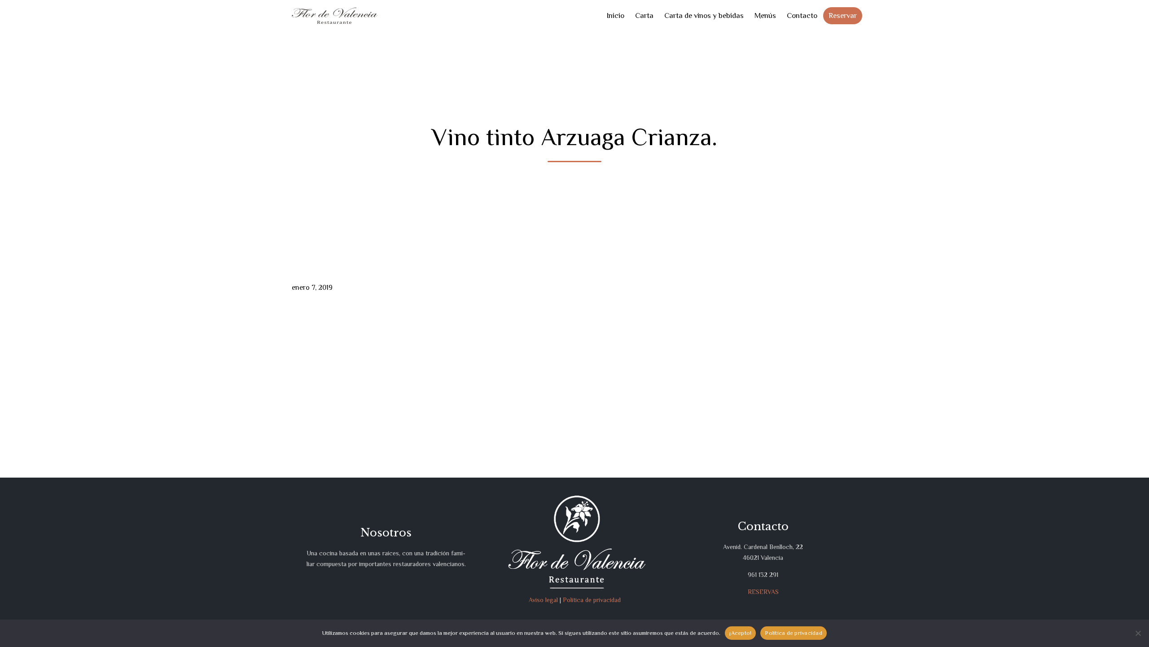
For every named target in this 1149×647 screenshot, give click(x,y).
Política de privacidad (592, 599)
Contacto (802, 15)
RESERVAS (763, 591)
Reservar (843, 15)
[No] (1137, 633)
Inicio (615, 15)
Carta (644, 15)
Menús (765, 15)
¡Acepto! (740, 632)
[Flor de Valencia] (334, 16)
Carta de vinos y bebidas (704, 15)
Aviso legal (543, 599)
